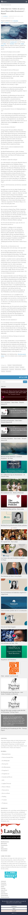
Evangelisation (4, 845)
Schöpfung (22, 367)
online (4, 43)
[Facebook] (26, 377)
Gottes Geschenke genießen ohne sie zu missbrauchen (14, 610)
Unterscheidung (4, 893)
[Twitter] (20, 377)
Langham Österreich (6, 783)
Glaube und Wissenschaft (17, 365)
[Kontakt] (24, 377)
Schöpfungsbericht (4, 369)
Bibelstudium (4, 843)
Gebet (2, 847)
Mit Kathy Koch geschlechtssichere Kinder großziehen (14, 525)
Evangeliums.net (5, 773)
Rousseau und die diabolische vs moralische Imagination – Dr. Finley (11, 457)
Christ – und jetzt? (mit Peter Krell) (9, 676)
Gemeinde (3, 888)
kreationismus (11, 367)
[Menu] (26, 1)
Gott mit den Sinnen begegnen (8, 627)
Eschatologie (4, 884)
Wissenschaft (8, 371)
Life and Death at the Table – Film (9, 643)
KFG (3, 780)
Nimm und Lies (5, 790)
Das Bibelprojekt (6, 760)
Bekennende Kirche (6, 754)
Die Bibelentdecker (6, 767)
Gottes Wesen (4, 890)
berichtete (12, 43)
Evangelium (3, 883)
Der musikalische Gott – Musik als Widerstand (12, 493)
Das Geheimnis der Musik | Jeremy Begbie (11, 576)
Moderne (17, 367)
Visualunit (4, 800)
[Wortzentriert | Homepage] (6, 2)
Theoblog (4, 796)
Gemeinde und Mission (7, 777)
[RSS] (22, 377)
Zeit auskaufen (4, 850)
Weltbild (23, 369)
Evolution (9, 365)
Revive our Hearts (6, 793)
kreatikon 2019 (13, 42)
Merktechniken (4, 848)
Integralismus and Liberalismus (8, 659)
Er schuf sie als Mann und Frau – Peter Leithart (12, 509)
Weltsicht (3, 371)
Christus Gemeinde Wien (7, 757)
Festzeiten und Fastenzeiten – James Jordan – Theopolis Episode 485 (12, 421)
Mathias (5, 16)
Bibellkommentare (5, 841)
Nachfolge (3, 892)
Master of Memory (6, 786)
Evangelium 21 (5, 770)
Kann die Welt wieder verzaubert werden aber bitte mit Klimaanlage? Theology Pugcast (13, 711)
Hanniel (7, 22)
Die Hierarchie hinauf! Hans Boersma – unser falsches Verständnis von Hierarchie (12, 693)
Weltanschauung (6, 5)
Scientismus (12, 369)
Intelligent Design (4, 367)
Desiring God (5, 764)
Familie (2, 886)
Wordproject (5, 803)
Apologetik (3, 881)
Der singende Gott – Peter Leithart (9, 542)
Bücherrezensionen (5, 897)
